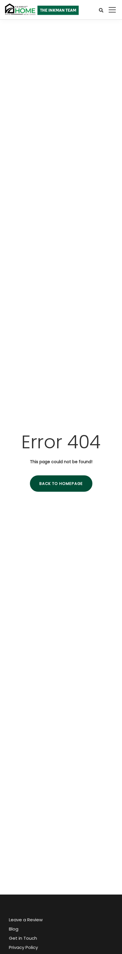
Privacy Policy (23, 947)
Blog (13, 929)
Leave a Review (26, 920)
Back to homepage (61, 483)
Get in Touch (23, 938)
